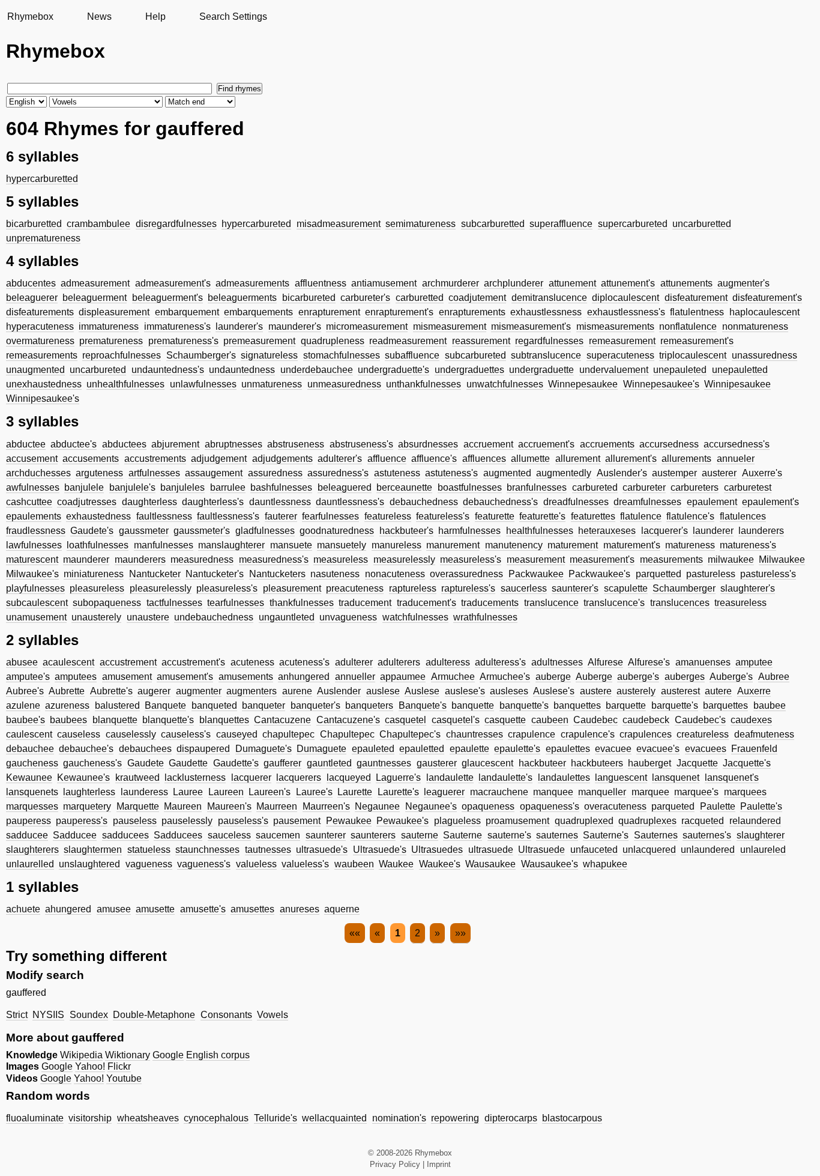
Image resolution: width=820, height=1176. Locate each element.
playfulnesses (35, 588)
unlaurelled (30, 864)
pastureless (710, 574)
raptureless (412, 588)
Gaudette (188, 763)
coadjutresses (86, 502)
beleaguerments (242, 297)
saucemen (278, 835)
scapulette (626, 588)
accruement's (546, 444)
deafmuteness (764, 734)
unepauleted (680, 370)
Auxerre (754, 691)
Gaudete (145, 763)
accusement (32, 458)
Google (168, 1055)
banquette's (524, 705)
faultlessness (164, 516)
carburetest (747, 487)
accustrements (155, 458)
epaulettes (568, 749)
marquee (650, 792)
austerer (719, 473)
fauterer (281, 516)
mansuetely (341, 545)
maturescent (32, 559)
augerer (153, 691)
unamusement (36, 617)
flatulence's (690, 516)
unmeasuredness (344, 384)
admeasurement (95, 283)
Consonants (226, 1015)
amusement (127, 676)
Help (155, 16)
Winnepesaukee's (661, 384)
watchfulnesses (415, 617)
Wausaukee (490, 864)
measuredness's (274, 559)
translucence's (614, 603)
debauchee (30, 749)
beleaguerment (94, 297)
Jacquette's (747, 763)
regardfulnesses (549, 341)
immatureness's (177, 326)
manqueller (602, 792)
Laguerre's (398, 777)
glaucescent (487, 763)
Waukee (396, 864)
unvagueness (348, 617)
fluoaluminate (35, 1118)
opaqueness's (549, 806)
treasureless (740, 603)
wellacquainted (334, 1118)
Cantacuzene (282, 720)
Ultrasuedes (437, 849)
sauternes (557, 835)
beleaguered (345, 487)
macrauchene (499, 792)
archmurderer (450, 283)
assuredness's (338, 473)
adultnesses (557, 662)
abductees (124, 444)
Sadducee (75, 835)
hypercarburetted (42, 179)
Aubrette (67, 691)
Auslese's (553, 691)
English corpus (218, 1055)
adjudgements (282, 458)
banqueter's (315, 705)
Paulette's (761, 806)
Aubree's (25, 691)
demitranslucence (549, 297)
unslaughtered (89, 864)
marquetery (87, 806)
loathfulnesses (97, 545)
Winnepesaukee (583, 384)
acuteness (252, 662)
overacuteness (615, 806)
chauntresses (474, 734)
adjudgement (219, 458)
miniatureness (94, 574)
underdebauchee (316, 370)
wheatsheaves (148, 1118)
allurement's (631, 458)
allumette (530, 458)
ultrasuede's (322, 849)
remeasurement (622, 341)
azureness (67, 705)
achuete (23, 909)
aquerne (342, 909)
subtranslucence (546, 355)
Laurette (354, 792)
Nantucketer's (214, 574)
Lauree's (314, 792)
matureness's (748, 545)
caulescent (29, 734)
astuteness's (451, 473)
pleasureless (97, 588)
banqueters (369, 705)
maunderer (86, 559)
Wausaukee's (549, 864)
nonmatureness (755, 326)
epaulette (469, 749)
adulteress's (500, 662)
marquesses (32, 806)
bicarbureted (309, 297)
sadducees (125, 835)
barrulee (228, 487)
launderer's (239, 326)
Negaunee (377, 806)
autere (718, 691)
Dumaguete (321, 749)
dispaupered (203, 749)
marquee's (696, 792)
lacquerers (298, 777)
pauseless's (243, 821)
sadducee (27, 835)
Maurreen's (326, 806)
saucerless (524, 588)
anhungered (304, 676)
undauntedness (242, 370)
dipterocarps (510, 1118)
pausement (297, 821)
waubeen (354, 864)
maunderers (140, 559)
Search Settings (233, 16)
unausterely (96, 617)
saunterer (326, 835)
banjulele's (132, 487)
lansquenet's (732, 777)
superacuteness (620, 355)
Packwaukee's (599, 574)
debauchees (145, 749)
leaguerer (444, 792)
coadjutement (477, 297)
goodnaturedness (337, 531)
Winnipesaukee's (42, 398)
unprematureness (43, 238)
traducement (365, 603)
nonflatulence (688, 326)
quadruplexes (647, 821)
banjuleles (182, 487)
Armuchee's (505, 676)
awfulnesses (32, 487)
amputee (754, 662)
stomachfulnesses (341, 355)
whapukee (605, 864)
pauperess (28, 821)
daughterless (149, 502)
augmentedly (563, 473)
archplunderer (513, 283)
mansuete (291, 545)
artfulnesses (154, 473)
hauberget (649, 763)
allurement (577, 458)
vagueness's (204, 864)
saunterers (373, 835)
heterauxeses (607, 531)
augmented (507, 473)
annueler (736, 458)
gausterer (437, 763)
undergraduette (541, 370)
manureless (396, 545)
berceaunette (404, 487)
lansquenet (675, 777)
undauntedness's (167, 370)
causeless (78, 734)
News (99, 16)
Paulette (717, 806)
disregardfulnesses (176, 224)
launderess (144, 792)
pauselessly (187, 821)
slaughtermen (93, 849)
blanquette (114, 720)
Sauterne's (606, 835)
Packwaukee (536, 574)
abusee (22, 662)
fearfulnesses (330, 516)
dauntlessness (280, 502)
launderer (713, 531)
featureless (387, 516)
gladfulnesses (265, 531)
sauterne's (509, 835)
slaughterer (761, 835)
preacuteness (355, 588)
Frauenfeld (754, 749)
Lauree (188, 792)
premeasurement (259, 341)
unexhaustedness (44, 384)
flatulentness (697, 312)
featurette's (542, 516)
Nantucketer (155, 574)
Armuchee (453, 676)
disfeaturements (40, 312)
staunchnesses (207, 849)
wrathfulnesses (485, 617)
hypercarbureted (256, 224)
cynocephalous (216, 1118)
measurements (671, 559)
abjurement (175, 444)
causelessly (131, 734)
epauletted (421, 749)
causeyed (237, 734)
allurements (686, 458)
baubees (68, 720)
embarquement (187, 312)
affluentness (320, 283)
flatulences (743, 516)
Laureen (226, 792)
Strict (17, 1015)
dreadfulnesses (576, 502)
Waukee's (439, 864)
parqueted (673, 806)
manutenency (514, 545)
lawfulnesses (34, 545)
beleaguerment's (167, 297)
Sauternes (656, 835)
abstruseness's (361, 444)
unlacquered (649, 849)
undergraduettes (469, 370)
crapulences (646, 734)
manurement (453, 545)
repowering (455, 1118)
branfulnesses (537, 487)
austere (596, 691)
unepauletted (740, 370)
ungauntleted (287, 617)
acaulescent (68, 662)
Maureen (183, 806)
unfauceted (594, 849)
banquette (472, 705)
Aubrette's (111, 691)
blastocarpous (572, 1118)
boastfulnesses (470, 487)
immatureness (109, 326)
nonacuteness (395, 574)
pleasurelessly (160, 588)
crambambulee (98, 224)
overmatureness (40, 341)
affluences (484, 458)
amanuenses (703, 662)
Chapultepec (347, 734)
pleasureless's (227, 588)
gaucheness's (92, 763)
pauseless (135, 821)
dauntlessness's (350, 502)
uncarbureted (98, 370)
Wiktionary (127, 1055)
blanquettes (224, 720)
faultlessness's (228, 516)
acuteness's (304, 662)
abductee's (73, 444)
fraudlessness (35, 531)
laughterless (89, 792)
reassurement (481, 341)
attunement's (628, 283)
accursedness (669, 444)
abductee (26, 444)
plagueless (457, 821)
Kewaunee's (83, 777)
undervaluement (613, 370)
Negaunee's (431, 806)
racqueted (702, 821)
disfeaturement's (767, 297)
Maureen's (229, 806)
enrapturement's (399, 312)
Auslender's (622, 473)
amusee (114, 909)
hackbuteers (597, 763)
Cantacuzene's (348, 720)
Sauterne (462, 835)
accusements (90, 458)
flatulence (641, 516)
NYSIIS (48, 1015)
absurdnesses (428, 444)
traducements (490, 603)
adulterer (354, 662)
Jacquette (697, 763)
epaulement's (770, 502)
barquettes (725, 705)
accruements (607, 444)
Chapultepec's (410, 734)
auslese (383, 691)
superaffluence (560, 224)
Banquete (165, 705)
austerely (636, 691)
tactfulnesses (174, 603)
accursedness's (737, 444)
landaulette (450, 777)
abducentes (31, 283)
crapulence (531, 734)
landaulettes (564, 777)
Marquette (137, 806)
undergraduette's (393, 370)
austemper (674, 473)
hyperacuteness (40, 326)
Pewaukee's (402, 821)
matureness (690, 545)
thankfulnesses (302, 603)
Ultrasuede (541, 849)
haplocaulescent (764, 312)
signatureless (269, 355)
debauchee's (86, 749)
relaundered (755, 821)
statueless (148, 849)
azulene (23, 705)
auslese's (465, 691)
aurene (297, 691)
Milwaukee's (32, 574)
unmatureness (271, 384)
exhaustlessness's (626, 312)
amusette (155, 909)
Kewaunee (29, 777)
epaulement (712, 502)
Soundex (89, 1015)
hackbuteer (542, 763)
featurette (494, 516)
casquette (505, 720)
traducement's (426, 603)
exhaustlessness (546, 312)
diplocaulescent (625, 297)
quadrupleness (332, 341)
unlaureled (763, 849)
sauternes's (707, 835)
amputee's (28, 676)
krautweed (137, 777)
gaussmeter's (201, 531)
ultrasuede (490, 849)
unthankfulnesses (423, 384)
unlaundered (708, 849)
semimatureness (420, 224)
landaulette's (505, 777)
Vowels (272, 1015)
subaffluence (412, 355)
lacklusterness (195, 777)
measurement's (602, 559)
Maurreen (276, 806)
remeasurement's (697, 341)
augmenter (199, 691)
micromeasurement (367, 326)
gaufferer (282, 763)
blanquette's (168, 720)
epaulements (33, 516)
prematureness (111, 341)
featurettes (593, 516)
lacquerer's (664, 531)
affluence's (434, 458)
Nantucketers (277, 574)
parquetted (658, 574)
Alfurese (605, 662)
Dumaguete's (263, 749)
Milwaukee (782, 559)
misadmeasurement (339, 224)
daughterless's (213, 502)
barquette (626, 705)
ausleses (509, 691)
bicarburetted (34, 224)
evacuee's (658, 749)
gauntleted (329, 763)
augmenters (251, 691)
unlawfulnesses (203, 384)
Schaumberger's (201, 355)
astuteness (397, 473)
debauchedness (424, 502)
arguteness (99, 473)
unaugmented (35, 370)
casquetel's (456, 720)
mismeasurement (449, 326)
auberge (553, 676)
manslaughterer (231, 545)
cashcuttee (29, 502)
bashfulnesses (281, 487)
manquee (553, 792)
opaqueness (488, 806)
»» (460, 933)
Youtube (124, 1078)
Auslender (339, 691)
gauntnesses (384, 763)
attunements (686, 283)
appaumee (403, 676)
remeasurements (41, 355)
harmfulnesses (469, 531)
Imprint (439, 1164)
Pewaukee (349, 821)
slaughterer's (747, 588)
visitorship (90, 1118)
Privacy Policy (395, 1164)
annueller (355, 676)
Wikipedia (81, 1055)
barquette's (674, 705)
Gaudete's (91, 531)
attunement (572, 283)
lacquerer (251, 777)
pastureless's (768, 574)
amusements (246, 676)
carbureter (644, 487)
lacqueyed (349, 777)
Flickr (119, 1066)
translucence (551, 603)
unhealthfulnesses (125, 384)
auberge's (638, 676)
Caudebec (595, 720)
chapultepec (288, 734)
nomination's (399, 1118)
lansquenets (32, 792)
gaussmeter (144, 531)
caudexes (751, 720)
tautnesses (268, 849)
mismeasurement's (531, 326)
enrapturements (472, 312)
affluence (386, 458)
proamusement (517, 821)
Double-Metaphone (154, 1015)
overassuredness (466, 574)
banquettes (577, 705)
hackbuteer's (406, 531)
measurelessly (404, 559)
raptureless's (468, 588)
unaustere (148, 617)
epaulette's (517, 749)
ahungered (68, 909)
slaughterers (32, 849)
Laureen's (270, 792)
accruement (488, 444)
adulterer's (340, 458)
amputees (76, 676)
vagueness (148, 864)
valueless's (305, 864)
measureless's (470, 559)
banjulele (84, 487)
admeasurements (252, 283)
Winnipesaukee (737, 384)
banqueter (263, 705)
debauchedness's (500, 502)
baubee (769, 705)
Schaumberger (684, 588)
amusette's (203, 909)
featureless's (442, 516)
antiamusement (384, 283)
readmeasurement (408, 341)
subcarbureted (475, 355)
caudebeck (646, 720)
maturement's (631, 545)
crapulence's (588, 734)
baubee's (25, 720)
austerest (680, 691)
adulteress (448, 662)
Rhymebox (30, 16)
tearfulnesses (235, 603)
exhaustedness (98, 516)
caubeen (549, 720)
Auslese (422, 691)
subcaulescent (37, 603)
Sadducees (178, 835)
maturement (572, 545)
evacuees (705, 749)
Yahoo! (90, 1066)
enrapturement (329, 312)
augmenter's (743, 283)
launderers (761, 531)
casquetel (405, 720)
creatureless (703, 734)
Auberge (594, 676)
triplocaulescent (692, 355)
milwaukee (731, 559)
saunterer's (575, 588)
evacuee (613, 749)
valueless (256, 864)
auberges (685, 676)
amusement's (185, 676)
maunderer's (294, 326)
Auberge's (731, 676)
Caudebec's (700, 720)
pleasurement (292, 588)
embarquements (258, 312)
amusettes (252, 909)
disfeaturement (696, 297)
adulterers (399, 662)
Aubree (773, 676)
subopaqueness (107, 603)
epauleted (373, 749)
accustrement (128, 662)
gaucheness (32, 763)
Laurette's (398, 792)
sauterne (419, 835)
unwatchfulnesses (504, 384)
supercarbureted (633, 224)
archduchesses (38, 473)
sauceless (229, 835)
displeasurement (114, 312)
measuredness (202, 559)
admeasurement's (173, 283)
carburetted (420, 297)
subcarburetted (493, 224)
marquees (745, 792)
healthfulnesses (539, 531)
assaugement (214, 473)
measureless (340, 559)
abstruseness (295, 444)
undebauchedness (213, 617)
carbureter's (365, 297)
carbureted (595, 487)
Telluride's (275, 1118)
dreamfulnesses (647, 502)
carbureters (695, 487)
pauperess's (81, 821)
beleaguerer (32, 297)
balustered (117, 705)
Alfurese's (649, 662)
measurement (536, 559)
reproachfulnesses (121, 355)
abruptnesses (233, 444)
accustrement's (193, 662)
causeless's (186, 734)
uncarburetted (701, 224)
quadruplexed (584, 821)
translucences (680, 603)
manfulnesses (163, 545)
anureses (299, 909)
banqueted (214, 705)
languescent (621, 777)
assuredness (275, 473)
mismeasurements (615, 326)
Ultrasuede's (379, 849)
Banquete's (423, 705)
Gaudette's (236, 763)
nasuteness (335, 574)
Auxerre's (762, 473)
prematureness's (183, 341)
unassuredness (764, 355)
